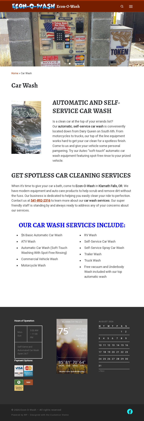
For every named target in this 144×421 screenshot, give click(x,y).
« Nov (101, 370)
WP (25, 415)
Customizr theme (59, 415)
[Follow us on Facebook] (130, 411)
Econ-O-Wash (28, 410)
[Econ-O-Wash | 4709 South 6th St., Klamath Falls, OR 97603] (33, 6)
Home (14, 73)
